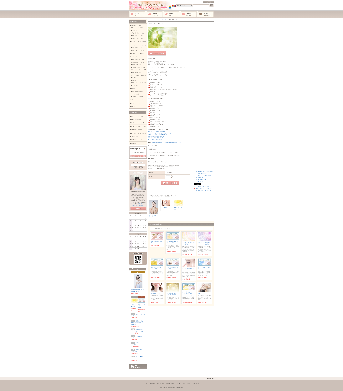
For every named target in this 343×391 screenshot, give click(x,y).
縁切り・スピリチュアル (138, 50)
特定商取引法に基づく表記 (172, 383)
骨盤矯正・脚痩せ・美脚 (138, 33)
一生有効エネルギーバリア (137, 53)
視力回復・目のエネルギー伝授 (138, 41)
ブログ (171, 14)
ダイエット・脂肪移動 (137, 27)
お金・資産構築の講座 (137, 91)
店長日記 (138, 208)
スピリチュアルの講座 (137, 96)
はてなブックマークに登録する (203, 190)
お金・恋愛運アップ (137, 47)
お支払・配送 (154, 14)
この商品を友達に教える (201, 173)
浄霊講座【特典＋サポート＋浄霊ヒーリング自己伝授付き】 (138, 322)
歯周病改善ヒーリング (156, 293)
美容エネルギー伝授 (136, 25)
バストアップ (135, 30)
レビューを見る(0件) (201, 179)
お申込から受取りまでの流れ (138, 123)
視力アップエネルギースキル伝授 (141, 306)
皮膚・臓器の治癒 (136, 72)
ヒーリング (155, 20)
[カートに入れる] (157, 53)
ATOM (137, 367)
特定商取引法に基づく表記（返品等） (205, 171)
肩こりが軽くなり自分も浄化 (155, 139)
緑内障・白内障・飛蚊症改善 (139, 75)
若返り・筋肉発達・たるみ (138, 64)
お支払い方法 (152, 383)
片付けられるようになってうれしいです (158, 134)
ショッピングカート (205, 14)
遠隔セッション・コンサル (137, 100)
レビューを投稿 (199, 181)
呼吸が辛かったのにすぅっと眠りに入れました (159, 133)
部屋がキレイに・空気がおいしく (156, 137)
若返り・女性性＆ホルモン (138, 38)
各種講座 (133, 88)
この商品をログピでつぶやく (203, 186)
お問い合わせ (188, 14)
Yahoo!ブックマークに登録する (203, 188)
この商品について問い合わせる (203, 175)
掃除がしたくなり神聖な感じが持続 (156, 131)
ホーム (137, 14)
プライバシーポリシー (185, 383)
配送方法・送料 (160, 383)
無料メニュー (134, 106)
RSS (136, 365)
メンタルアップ (136, 80)
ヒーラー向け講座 (136, 94)
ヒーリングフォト (135, 103)
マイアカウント (208, 2)
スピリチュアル (163, 20)
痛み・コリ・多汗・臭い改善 (139, 82)
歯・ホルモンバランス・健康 (139, 70)
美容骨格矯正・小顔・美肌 (138, 62)
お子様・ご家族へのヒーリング (138, 126)
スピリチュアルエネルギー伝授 (138, 45)
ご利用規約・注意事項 (136, 129)
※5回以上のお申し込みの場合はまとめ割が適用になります (166, 142)
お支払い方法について (136, 140)
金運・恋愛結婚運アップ (138, 59)
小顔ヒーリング (202, 293)
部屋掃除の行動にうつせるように (156, 136)
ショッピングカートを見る (138, 156)
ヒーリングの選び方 (136, 119)
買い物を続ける (199, 177)
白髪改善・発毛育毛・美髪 (138, 67)
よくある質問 (134, 136)
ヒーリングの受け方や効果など (138, 133)
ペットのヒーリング (137, 85)
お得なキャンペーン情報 (137, 116)
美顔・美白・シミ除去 (137, 35)
